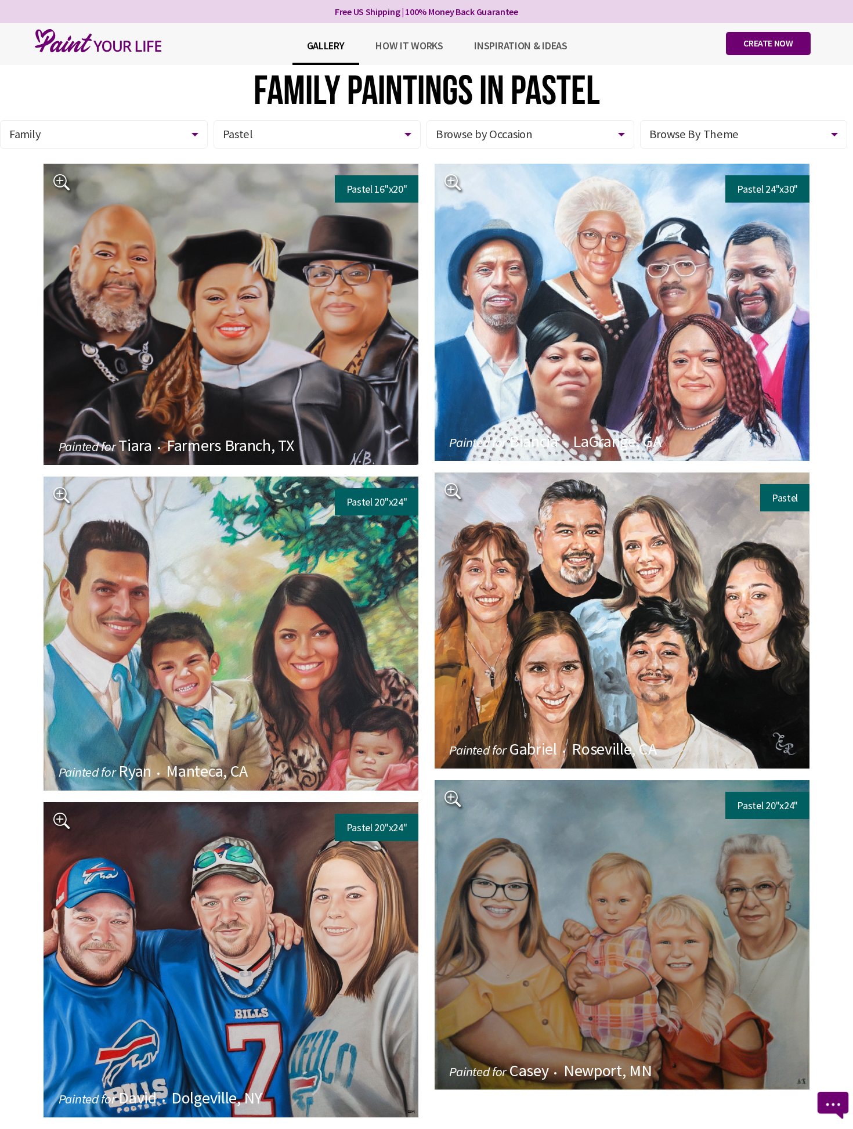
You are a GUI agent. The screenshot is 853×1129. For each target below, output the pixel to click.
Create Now (768, 43)
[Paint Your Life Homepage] (98, 40)
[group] (231, 314)
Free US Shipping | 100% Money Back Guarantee (426, 11)
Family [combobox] (25, 134)
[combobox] (530, 134)
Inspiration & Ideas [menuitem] (520, 45)
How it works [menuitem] (409, 45)
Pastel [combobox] (238, 134)
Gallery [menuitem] (326, 45)
